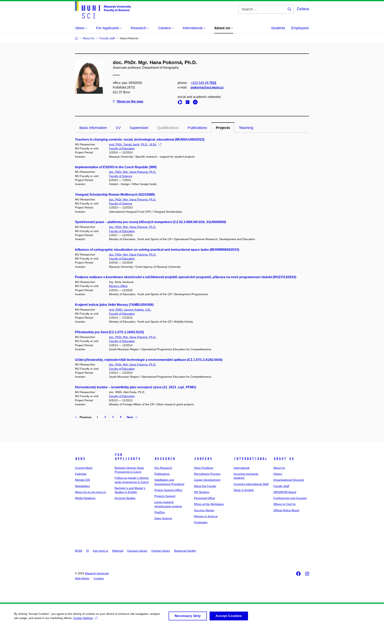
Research (164, 459)
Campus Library (137, 550)
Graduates (200, 522)
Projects (223, 128)
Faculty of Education (122, 148)
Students (278, 28)
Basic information (93, 128)
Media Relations (85, 498)
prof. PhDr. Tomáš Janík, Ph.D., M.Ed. (133, 144)
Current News (83, 467)
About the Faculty (205, 486)
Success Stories (204, 510)
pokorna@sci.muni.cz (207, 87)
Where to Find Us (284, 504)
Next (130, 417)
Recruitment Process (207, 473)
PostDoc (159, 512)
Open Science (163, 518)
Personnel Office (204, 498)
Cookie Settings (83, 618)
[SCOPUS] (188, 103)
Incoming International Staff (251, 484)
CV (118, 128)
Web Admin (82, 578)
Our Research (163, 467)
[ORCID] (196, 103)
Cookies (99, 578)
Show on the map (130, 101)
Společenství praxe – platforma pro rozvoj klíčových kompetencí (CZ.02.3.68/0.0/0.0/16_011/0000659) (150, 222)
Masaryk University (97, 573)
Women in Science (206, 516)
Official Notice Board (286, 510)
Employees (300, 28)
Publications (197, 128)
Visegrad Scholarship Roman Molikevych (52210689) (115, 194)
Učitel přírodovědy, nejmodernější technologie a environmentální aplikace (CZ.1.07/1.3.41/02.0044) (148, 359)
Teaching (246, 128)
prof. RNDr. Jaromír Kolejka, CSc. (130, 309)
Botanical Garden (185, 550)
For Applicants (128, 457)
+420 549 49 (203, 83)
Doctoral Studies (125, 498)
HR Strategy (201, 492)
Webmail (117, 550)
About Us (283, 459)
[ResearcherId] (181, 103)
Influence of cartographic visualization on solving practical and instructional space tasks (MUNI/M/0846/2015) (157, 249)
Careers (203, 459)
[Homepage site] (103, 9)
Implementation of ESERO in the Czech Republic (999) (116, 167)
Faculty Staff (281, 486)
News (80, 459)
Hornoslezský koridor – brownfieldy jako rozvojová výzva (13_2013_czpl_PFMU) (135, 387)
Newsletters (82, 486)
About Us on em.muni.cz (90, 492)
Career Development (207, 479)
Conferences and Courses (290, 498)
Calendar (81, 473)
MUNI (78, 550)
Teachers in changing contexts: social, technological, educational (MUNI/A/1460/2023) (139, 139)
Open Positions (203, 467)
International (250, 459)
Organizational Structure (288, 479)
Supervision (139, 128)
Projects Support (164, 496)
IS (87, 550)
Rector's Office (118, 286)
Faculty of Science (120, 176)
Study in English (244, 490)
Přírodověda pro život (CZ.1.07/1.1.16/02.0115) (109, 332)
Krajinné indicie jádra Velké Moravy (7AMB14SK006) (114, 304)
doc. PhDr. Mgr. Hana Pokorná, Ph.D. (132, 171)
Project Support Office (168, 490)
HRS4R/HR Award (284, 492)
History (277, 473)
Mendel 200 (82, 479)
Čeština (303, 9)
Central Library (160, 550)
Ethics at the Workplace (209, 504)
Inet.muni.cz (100, 550)
